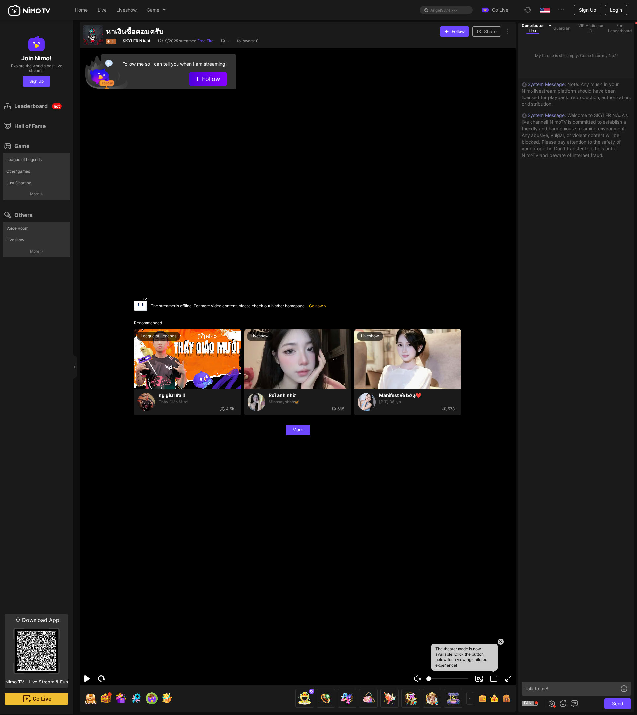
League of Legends (24, 159)
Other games (18, 171)
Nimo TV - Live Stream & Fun (36, 650)
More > (36, 193)
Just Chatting (18, 182)
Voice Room (17, 228)
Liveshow (15, 239)
